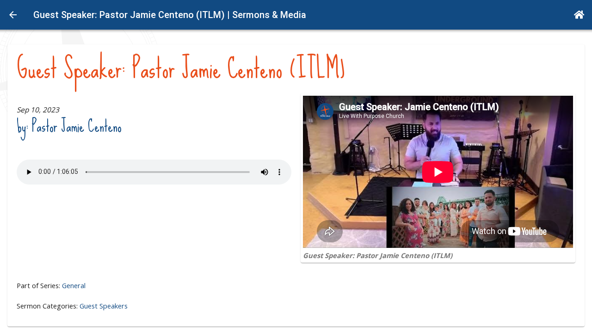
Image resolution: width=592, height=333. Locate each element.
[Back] (13, 15)
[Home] (579, 15)
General (74, 285)
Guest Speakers (104, 305)
